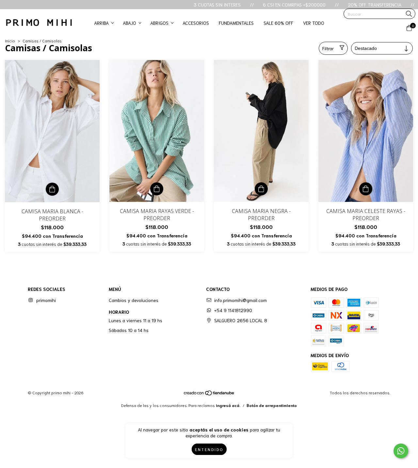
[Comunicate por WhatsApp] (401, 451)
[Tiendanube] (209, 393)
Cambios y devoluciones (133, 300)
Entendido (209, 449)
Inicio (10, 40)
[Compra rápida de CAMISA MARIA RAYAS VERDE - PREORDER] (156, 188)
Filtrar (328, 48)
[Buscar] (409, 14)
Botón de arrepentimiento (272, 405)
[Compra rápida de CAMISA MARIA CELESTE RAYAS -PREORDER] (365, 188)
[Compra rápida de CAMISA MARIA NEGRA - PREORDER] (261, 188)
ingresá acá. (228, 405)
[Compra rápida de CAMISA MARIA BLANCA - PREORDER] (52, 189)
